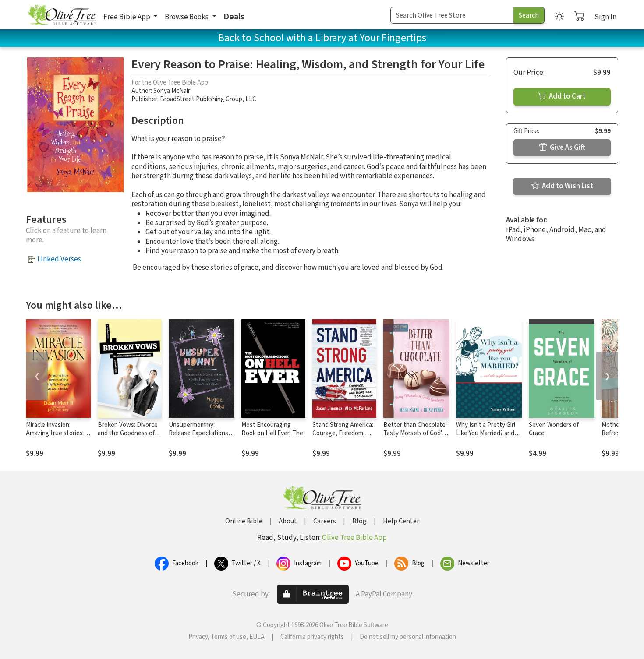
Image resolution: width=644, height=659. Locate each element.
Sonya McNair (171, 90)
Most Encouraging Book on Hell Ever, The (272, 429)
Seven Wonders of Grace (554, 429)
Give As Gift (566, 147)
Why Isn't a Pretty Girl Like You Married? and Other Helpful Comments (485, 437)
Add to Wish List (567, 186)
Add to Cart (567, 96)
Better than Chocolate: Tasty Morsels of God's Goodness (415, 433)
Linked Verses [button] (59, 259)
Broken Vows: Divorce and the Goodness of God (128, 433)
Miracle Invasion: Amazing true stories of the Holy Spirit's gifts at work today (58, 437)
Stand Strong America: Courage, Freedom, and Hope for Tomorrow (342, 437)
